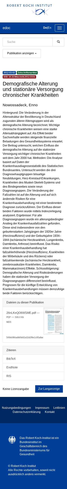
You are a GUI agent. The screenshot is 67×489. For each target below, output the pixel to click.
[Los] (58, 42)
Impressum (42, 407)
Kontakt (49, 411)
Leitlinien (59, 407)
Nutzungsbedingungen (16, 407)
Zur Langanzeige (49, 388)
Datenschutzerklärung (27, 411)
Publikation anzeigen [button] (21, 53)
